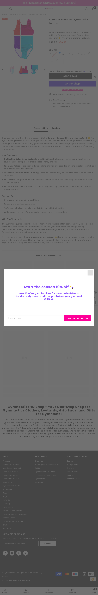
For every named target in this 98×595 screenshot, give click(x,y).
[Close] (90, 272)
